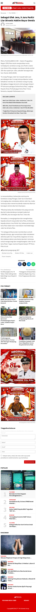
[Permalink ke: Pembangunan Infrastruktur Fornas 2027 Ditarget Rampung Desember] (9, 332)
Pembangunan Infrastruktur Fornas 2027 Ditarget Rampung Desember (8, 340)
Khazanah (3, 556)
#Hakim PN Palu (19, 253)
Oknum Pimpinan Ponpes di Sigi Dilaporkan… (16, 558)
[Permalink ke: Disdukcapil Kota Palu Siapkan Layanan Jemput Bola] (27, 293)
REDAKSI (26, 600)
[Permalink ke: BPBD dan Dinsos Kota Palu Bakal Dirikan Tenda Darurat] (9, 293)
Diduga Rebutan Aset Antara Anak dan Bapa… (21, 525)
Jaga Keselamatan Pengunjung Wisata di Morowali (26, 318)
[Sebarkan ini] (20, 264)
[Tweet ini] (24, 264)
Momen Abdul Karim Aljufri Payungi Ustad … (20, 587)
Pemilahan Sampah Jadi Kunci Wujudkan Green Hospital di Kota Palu (27, 343)
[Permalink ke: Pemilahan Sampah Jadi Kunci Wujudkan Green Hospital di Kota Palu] (27, 334)
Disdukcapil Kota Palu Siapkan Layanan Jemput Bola (26, 301)
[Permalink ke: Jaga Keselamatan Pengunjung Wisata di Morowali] (27, 310)
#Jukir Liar (30, 253)
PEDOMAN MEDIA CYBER (9, 600)
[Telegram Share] (29, 264)
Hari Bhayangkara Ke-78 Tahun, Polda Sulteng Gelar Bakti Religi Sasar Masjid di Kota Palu (9, 274)
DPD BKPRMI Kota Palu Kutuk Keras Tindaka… (20, 572)
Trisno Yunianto (6, 256)
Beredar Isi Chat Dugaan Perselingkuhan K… (17, 495)
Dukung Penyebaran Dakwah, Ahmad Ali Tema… (21, 580)
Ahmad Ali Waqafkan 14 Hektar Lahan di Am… (21, 564)
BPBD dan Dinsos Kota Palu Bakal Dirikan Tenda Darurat (9, 301)
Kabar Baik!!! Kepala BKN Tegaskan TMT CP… (21, 510)
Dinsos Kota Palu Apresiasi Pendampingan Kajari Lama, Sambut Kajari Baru (8, 320)
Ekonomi (11, 515)
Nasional (12, 507)
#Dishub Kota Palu (7, 253)
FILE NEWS (12, 492)
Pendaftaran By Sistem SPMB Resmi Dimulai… (21, 502)
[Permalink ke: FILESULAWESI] (3, 24)
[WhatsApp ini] (33, 264)
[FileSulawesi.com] (18, 3)
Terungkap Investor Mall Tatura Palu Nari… (20, 518)
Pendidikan (12, 499)
